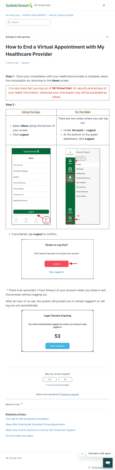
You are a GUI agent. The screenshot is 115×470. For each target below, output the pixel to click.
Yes (49, 379)
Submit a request (70, 394)
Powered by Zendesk (102, 467)
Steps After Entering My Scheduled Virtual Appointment (35, 424)
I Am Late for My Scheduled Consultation (27, 418)
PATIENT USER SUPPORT (34, 15)
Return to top (13, 404)
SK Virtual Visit (12, 15)
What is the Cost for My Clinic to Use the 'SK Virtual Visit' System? (41, 430)
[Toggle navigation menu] (104, 5)
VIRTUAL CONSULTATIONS (61, 15)
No (65, 379)
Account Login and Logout (19, 435)
